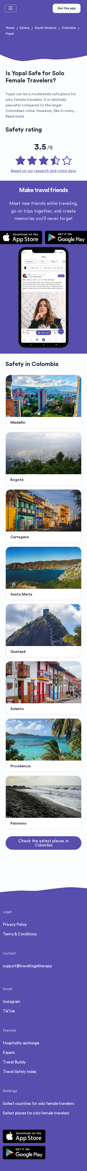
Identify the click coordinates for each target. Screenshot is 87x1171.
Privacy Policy (15, 925)
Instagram (11, 1002)
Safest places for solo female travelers (36, 1113)
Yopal (10, 33)
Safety (24, 28)
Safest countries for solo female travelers (38, 1104)
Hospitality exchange (21, 1043)
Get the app (67, 8)
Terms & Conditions (20, 934)
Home (10, 28)
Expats (9, 1053)
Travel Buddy (14, 1062)
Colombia (69, 28)
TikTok (9, 1011)
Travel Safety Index (19, 1072)
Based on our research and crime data (43, 171)
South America (45, 28)
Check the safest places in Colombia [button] (43, 843)
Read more (15, 116)
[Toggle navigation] (10, 8)
